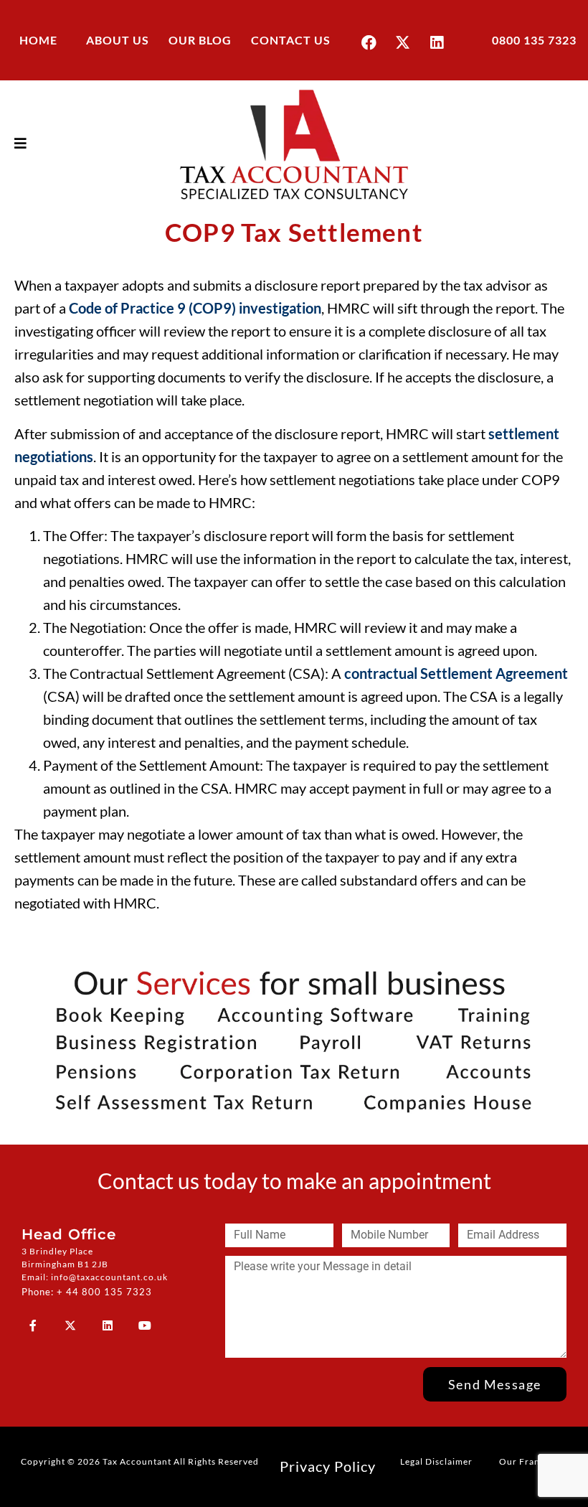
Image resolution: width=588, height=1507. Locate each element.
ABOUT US (117, 40)
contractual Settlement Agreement (456, 673)
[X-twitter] (403, 42)
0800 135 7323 (534, 40)
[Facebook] (369, 42)
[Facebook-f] (33, 1325)
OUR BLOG (200, 40)
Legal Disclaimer (436, 1461)
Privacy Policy (328, 1466)
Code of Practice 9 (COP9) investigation (195, 307)
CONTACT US (291, 40)
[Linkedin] (437, 42)
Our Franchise (531, 1461)
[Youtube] (144, 1325)
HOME (38, 40)
